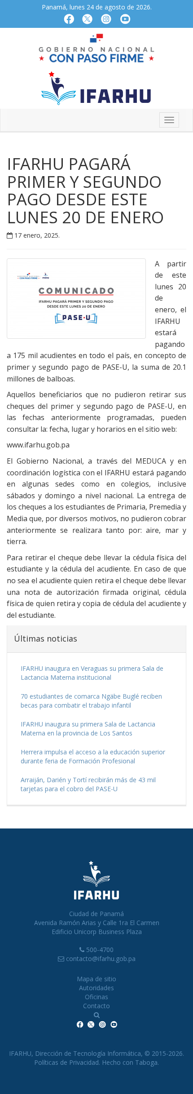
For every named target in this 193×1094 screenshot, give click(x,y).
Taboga (146, 1062)
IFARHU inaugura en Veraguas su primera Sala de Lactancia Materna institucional (92, 673)
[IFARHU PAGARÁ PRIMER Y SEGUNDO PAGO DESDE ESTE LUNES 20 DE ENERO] (81, 300)
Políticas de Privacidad (66, 1062)
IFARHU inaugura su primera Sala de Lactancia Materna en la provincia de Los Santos (88, 728)
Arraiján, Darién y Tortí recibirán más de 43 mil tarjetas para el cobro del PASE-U (88, 784)
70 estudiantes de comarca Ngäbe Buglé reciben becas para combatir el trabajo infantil (91, 700)
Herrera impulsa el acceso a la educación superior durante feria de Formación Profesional (93, 756)
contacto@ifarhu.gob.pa (101, 958)
